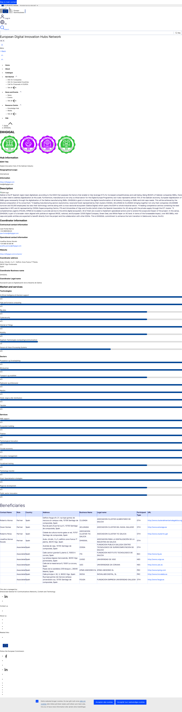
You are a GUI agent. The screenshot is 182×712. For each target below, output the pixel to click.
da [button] (6, 24)
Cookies (7, 687)
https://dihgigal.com (7, 182)
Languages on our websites (14, 685)
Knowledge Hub (13, 108)
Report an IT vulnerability (13, 683)
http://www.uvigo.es (156, 559)
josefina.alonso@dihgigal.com (10, 246)
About (7, 69)
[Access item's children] (17, 76)
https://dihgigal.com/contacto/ (11, 254)
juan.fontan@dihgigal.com (9, 233)
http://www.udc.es (155, 565)
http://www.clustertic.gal (158, 534)
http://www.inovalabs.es (157, 574)
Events (10, 97)
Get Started (9, 77)
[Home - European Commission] (14, 10)
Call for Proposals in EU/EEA (18, 84)
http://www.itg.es (155, 554)
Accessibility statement (12, 620)
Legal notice (8, 692)
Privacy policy (9, 690)
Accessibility (8, 694)
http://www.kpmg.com (157, 570)
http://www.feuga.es (156, 580)
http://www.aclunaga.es (157, 527)
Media (10, 111)
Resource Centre (11, 105)
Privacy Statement (10, 629)
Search (7, 29)
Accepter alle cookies (104, 702)
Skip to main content (8, 2)
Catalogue (9, 73)
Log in (7, 18)
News (10, 95)
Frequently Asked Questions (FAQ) (16, 626)
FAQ (6, 118)
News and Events (11, 92)
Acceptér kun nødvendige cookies (131, 702)
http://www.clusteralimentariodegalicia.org (165, 520)
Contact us (8, 679)
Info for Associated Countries (18, 82)
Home (7, 65)
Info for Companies (14, 80)
